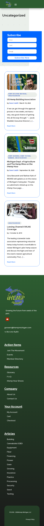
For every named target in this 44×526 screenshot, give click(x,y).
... (33, 121)
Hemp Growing (13, 156)
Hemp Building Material (17, 94)
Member (11, 158)
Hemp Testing (25, 156)
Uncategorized (14, 95)
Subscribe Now (22, 58)
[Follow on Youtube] (7, 319)
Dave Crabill (13, 103)
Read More (11, 126)
